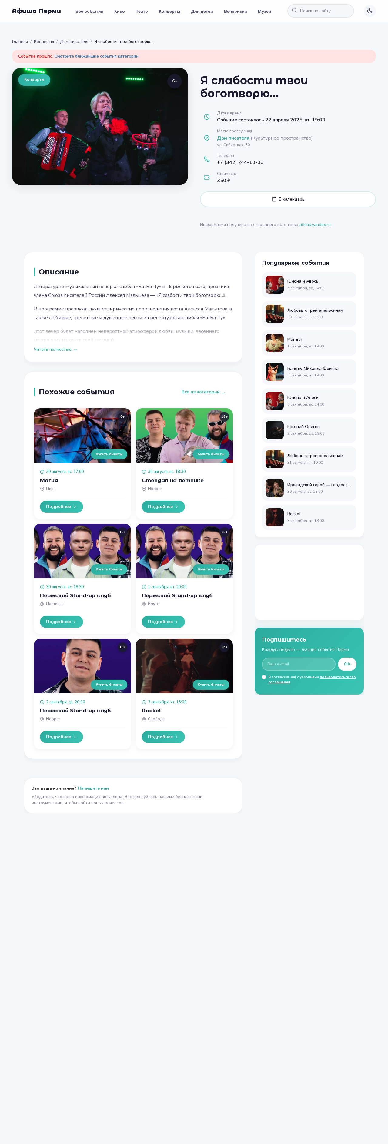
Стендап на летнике (173, 480)
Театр (142, 11)
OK (347, 664)
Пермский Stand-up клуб (75, 595)
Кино (119, 11)
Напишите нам (93, 788)
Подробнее (58, 506)
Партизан (55, 604)
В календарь (292, 199)
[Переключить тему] (370, 11)
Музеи (264, 11)
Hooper (155, 489)
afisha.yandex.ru (315, 224)
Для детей (202, 11)
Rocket (151, 711)
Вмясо (153, 604)
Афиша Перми (36, 11)
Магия (49, 480)
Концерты (169, 11)
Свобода (156, 719)
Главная (20, 42)
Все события (89, 11)
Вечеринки (235, 11)
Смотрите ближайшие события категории (97, 56)
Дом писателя (74, 42)
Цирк (51, 489)
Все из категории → (204, 392)
